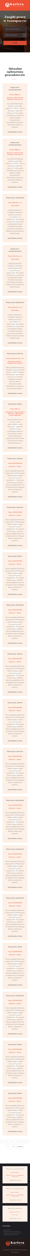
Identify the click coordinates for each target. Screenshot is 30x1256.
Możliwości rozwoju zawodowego (12, 1231)
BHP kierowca (7, 1230)
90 (14, 1146)
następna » (20, 1146)
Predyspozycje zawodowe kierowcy (12, 1233)
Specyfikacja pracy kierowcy (11, 1235)
